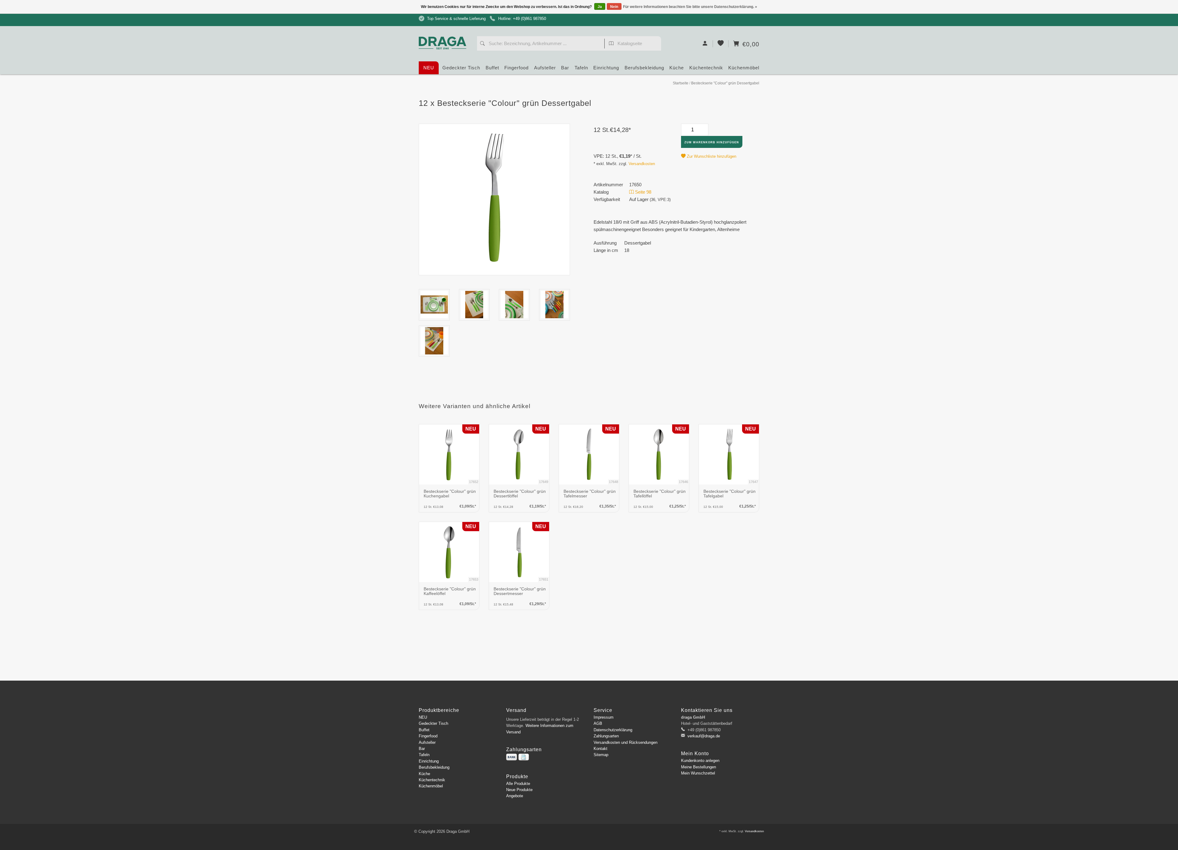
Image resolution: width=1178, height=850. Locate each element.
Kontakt (600, 748)
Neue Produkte (519, 789)
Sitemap (601, 754)
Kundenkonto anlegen (700, 760)
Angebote (514, 796)
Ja (600, 7)
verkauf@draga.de (703, 736)
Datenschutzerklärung (613, 730)
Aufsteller (545, 67)
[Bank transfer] (511, 757)
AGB (598, 723)
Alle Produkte (518, 783)
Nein (614, 7)
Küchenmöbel (743, 67)
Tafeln (581, 67)
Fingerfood (516, 67)
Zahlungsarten (606, 736)
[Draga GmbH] (445, 31)
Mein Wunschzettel (698, 773)
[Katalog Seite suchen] (611, 44)
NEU (428, 67)
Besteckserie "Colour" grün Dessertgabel (725, 83)
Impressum (604, 717)
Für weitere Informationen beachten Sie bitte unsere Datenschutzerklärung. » (690, 7)
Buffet (492, 67)
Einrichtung (606, 67)
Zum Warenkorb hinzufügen (711, 142)
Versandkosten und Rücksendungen (625, 742)
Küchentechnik (706, 67)
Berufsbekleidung (644, 67)
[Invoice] (523, 757)
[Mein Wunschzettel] (721, 43)
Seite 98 (642, 192)
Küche (676, 67)
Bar (565, 67)
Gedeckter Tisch (461, 67)
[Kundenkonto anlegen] (705, 43)
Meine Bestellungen (698, 767)
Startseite (680, 83)
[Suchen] (482, 44)
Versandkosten (642, 164)
